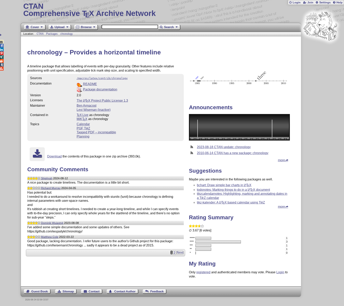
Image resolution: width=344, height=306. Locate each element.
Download (54, 156)
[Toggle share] (1, 35)
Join (310, 2)
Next (180, 252)
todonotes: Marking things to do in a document (233, 189)
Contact (94, 291)
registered (203, 272)
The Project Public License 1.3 (102, 100)
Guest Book (39, 291)
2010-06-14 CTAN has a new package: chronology (232, 153)
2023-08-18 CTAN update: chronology (224, 147)
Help (339, 2)
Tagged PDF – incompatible (96, 132)
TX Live (82, 115)
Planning (83, 136)
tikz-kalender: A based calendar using (231, 202)
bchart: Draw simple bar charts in (224, 185)
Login (297, 2)
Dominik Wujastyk (52, 222)
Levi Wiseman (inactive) (93, 109)
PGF (83, 128)
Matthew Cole (49, 236)
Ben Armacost (86, 105)
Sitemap (68, 291)
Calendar (83, 124)
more (281, 160)
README (90, 84)
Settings (325, 2)
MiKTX (82, 119)
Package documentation (100, 89)
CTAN (40, 33)
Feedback (157, 291)
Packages (52, 33)
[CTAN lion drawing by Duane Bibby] (320, 48)
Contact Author (125, 291)
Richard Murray (51, 188)
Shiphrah (46, 178)
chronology (66, 33)
